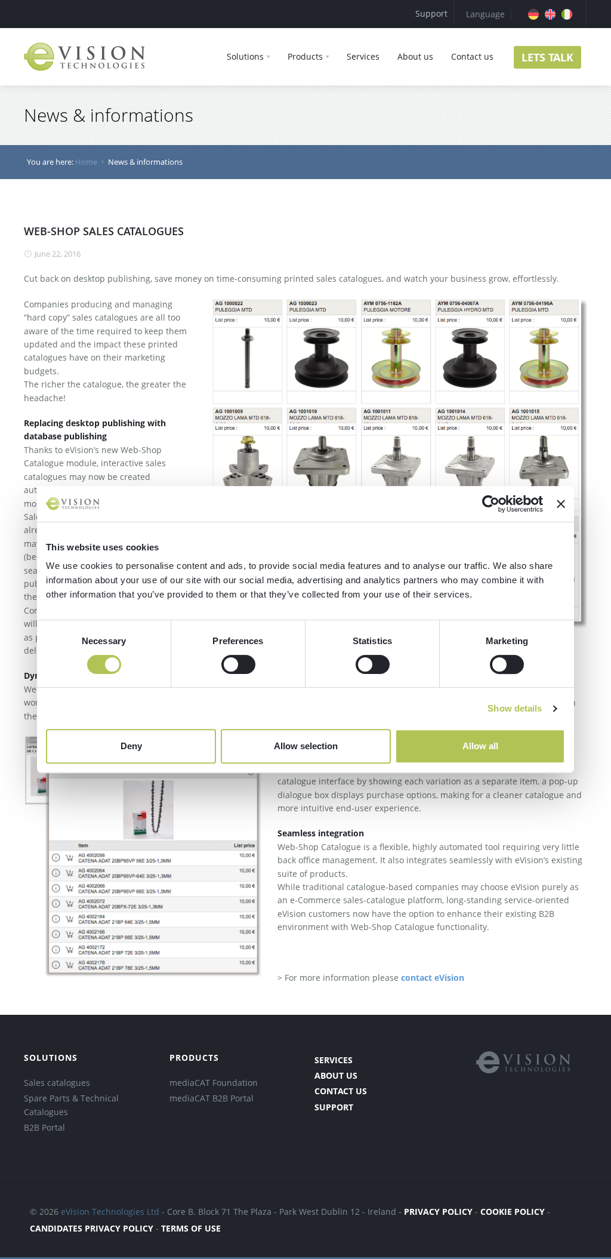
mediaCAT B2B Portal (211, 1098)
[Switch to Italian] (566, 14)
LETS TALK (547, 57)
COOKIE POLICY (512, 1211)
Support (431, 13)
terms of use (191, 1228)
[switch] (238, 664)
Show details (514, 708)
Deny (131, 746)
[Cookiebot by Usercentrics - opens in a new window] (491, 504)
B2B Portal (44, 1127)
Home (86, 161)
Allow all (480, 746)
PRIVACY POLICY (438, 1211)
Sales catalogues (57, 1082)
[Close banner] (561, 504)
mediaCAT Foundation (213, 1082)
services (333, 1060)
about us (335, 1075)
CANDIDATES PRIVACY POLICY (93, 1228)
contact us (340, 1091)
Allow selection (306, 746)
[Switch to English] (550, 14)
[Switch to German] (533, 14)
